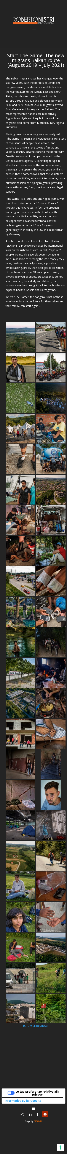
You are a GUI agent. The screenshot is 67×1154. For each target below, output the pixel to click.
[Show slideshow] (35, 1025)
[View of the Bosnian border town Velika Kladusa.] (51, 490)
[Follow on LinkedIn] (30, 1114)
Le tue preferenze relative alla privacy (37, 1093)
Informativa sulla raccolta (23, 1100)
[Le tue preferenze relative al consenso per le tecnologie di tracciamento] (60, 1147)
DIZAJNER (38, 1121)
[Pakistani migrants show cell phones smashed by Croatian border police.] (51, 612)
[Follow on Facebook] (38, 1114)
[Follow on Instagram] (22, 1114)
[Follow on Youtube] (45, 1114)
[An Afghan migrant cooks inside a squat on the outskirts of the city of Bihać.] (51, 703)
